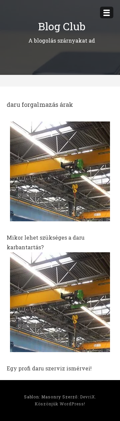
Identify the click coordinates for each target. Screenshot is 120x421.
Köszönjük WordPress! (60, 403)
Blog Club (61, 26)
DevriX (87, 396)
